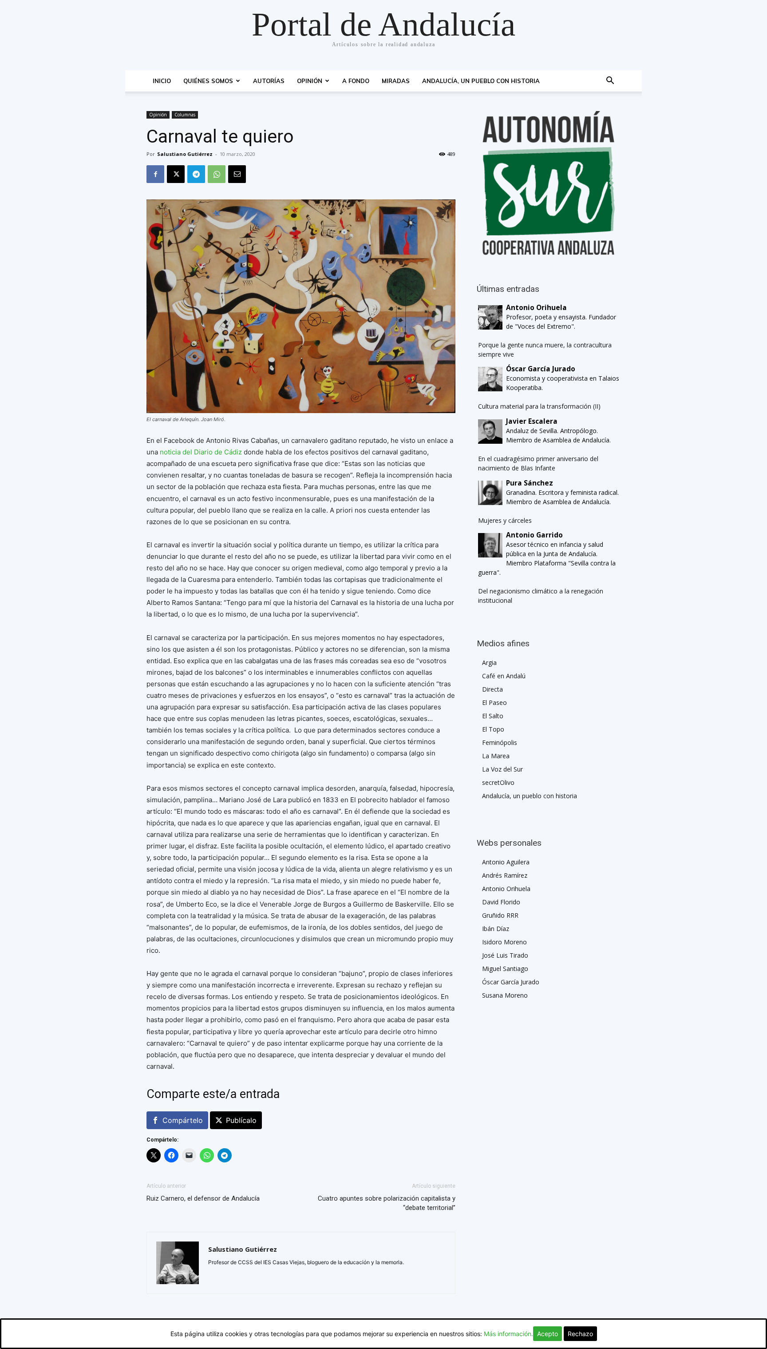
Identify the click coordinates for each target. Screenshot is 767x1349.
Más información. (508, 1333)
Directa (492, 689)
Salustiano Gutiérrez (185, 154)
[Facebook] (155, 174)
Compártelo (182, 1120)
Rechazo (580, 1333)
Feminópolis (499, 742)
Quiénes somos (208, 80)
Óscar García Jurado (510, 982)
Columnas (184, 114)
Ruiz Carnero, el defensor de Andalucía (203, 1198)
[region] (549, 183)
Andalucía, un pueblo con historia (481, 80)
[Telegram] (196, 174)
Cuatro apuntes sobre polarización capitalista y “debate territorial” (386, 1203)
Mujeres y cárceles (505, 520)
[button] (610, 81)
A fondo (355, 80)
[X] (176, 174)
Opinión (309, 80)
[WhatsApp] (216, 174)
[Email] (237, 174)
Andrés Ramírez (504, 875)
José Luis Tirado (505, 955)
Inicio (162, 80)
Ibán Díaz (495, 928)
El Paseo (494, 702)
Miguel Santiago (505, 968)
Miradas (396, 80)
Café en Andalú (504, 676)
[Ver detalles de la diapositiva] (549, 183)
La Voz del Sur (502, 769)
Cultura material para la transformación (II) (539, 406)
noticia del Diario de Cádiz (201, 452)
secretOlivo (498, 782)
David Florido (501, 902)
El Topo (493, 729)
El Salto (492, 716)
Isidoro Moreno (504, 942)
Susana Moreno (505, 995)
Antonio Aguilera (506, 862)
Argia (489, 662)
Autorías (269, 80)
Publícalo (241, 1120)
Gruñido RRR (500, 915)
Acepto (547, 1333)
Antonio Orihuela (506, 888)
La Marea (496, 756)
